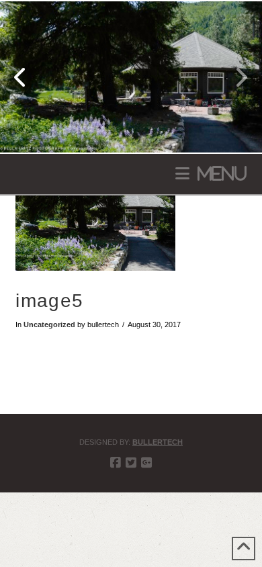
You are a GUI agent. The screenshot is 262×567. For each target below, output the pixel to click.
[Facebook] (115, 463)
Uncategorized (49, 324)
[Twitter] (131, 463)
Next (233, 77)
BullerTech (157, 442)
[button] (211, 173)
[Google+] (146, 463)
